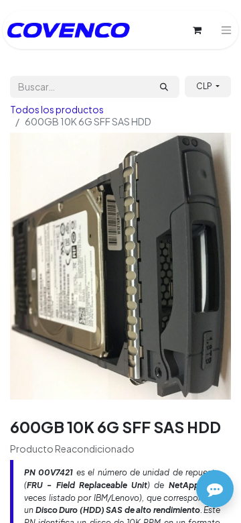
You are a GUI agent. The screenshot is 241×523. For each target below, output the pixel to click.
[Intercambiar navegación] (226, 29)
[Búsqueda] (164, 87)
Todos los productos (57, 109)
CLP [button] (205, 86)
